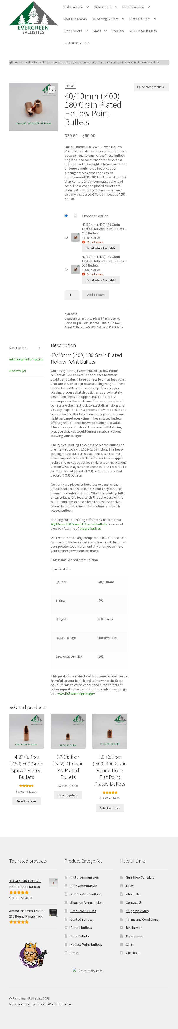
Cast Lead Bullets (83, 911)
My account (134, 936)
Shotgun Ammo (75, 19)
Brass (97, 31)
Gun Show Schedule (140, 877)
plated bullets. (91, 528)
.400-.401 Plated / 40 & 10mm (100, 319)
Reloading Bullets (105, 19)
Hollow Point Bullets (86, 944)
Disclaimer (134, 927)
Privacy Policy (19, 1004)
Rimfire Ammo (133, 7)
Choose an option (95, 216)
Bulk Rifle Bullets (76, 43)
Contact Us (134, 902)
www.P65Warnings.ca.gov (75, 693)
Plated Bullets (140, 19)
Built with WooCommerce (52, 1004)
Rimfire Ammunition (85, 894)
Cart (129, 944)
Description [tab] (17, 347)
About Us (132, 894)
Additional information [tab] (26, 359)
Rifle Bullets (72, 31)
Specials (118, 31)
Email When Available (100, 248)
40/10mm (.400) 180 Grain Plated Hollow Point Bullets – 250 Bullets (104, 228)
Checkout (133, 953)
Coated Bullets (81, 919)
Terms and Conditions (142, 919)
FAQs (129, 886)
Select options (26, 801)
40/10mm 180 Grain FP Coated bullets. (79, 524)
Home (18, 62)
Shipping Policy (137, 911)
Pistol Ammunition (84, 877)
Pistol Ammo (73, 7)
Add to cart (96, 294)
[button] (51, 89)
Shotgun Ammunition (86, 902)
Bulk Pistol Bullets (143, 31)
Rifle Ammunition (83, 886)
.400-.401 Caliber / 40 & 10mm (70, 62)
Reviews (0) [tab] (17, 370)
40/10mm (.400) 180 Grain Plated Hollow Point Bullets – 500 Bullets (104, 260)
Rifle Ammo (103, 7)
